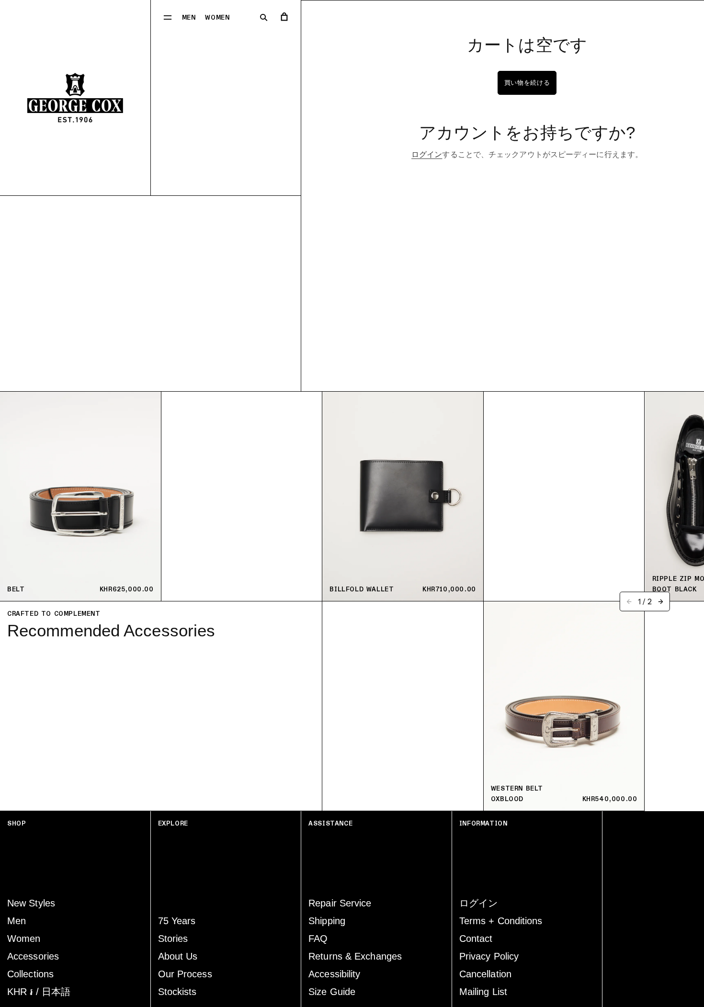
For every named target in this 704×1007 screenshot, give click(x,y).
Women (217, 18)
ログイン (426, 154)
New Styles (31, 903)
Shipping (326, 921)
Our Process (185, 974)
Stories (173, 938)
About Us (178, 956)
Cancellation (485, 974)
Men (189, 18)
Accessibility (334, 974)
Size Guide (331, 991)
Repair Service (339, 903)
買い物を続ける (527, 83)
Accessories (33, 956)
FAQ (318, 938)
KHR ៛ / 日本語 (38, 991)
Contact (476, 938)
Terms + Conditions (501, 921)
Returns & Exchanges (355, 956)
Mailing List (483, 991)
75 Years (177, 921)
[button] (167, 16)
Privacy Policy (489, 956)
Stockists (177, 991)
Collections (30, 974)
